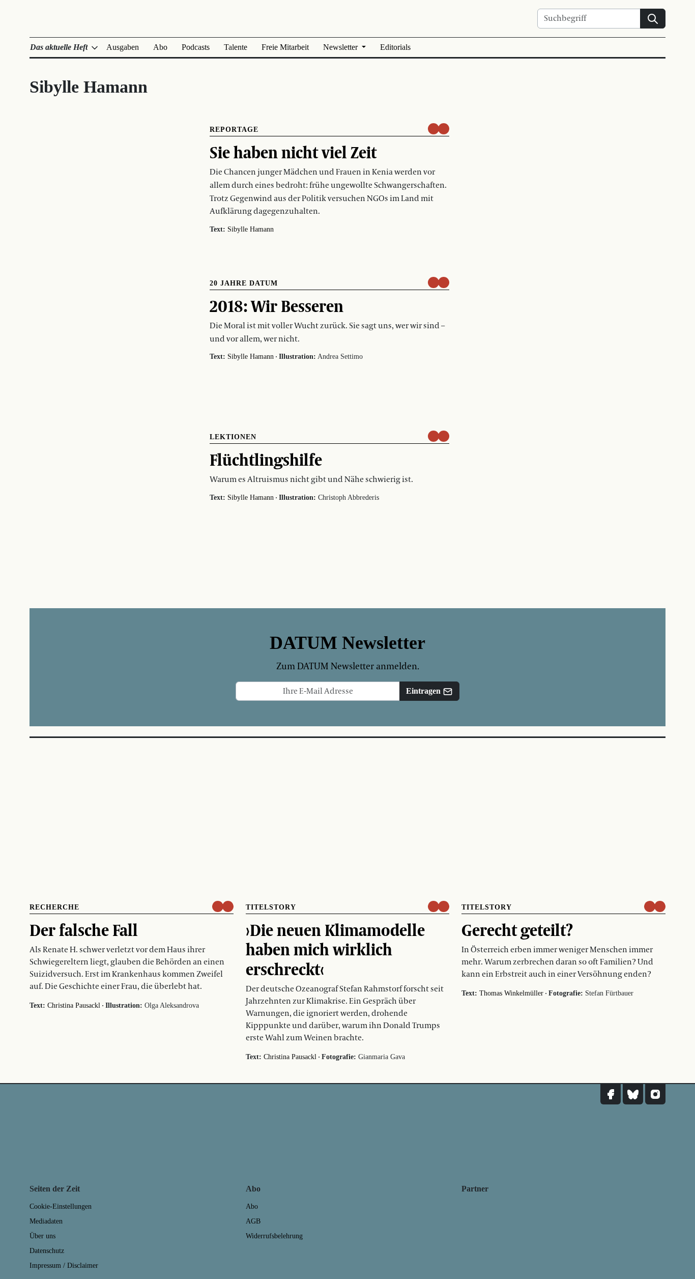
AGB (253, 1221)
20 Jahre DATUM (244, 283)
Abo (160, 47)
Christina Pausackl (73, 1005)
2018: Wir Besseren (276, 306)
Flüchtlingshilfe (266, 459)
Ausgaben (122, 47)
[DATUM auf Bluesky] (633, 1094)
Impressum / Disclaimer (64, 1265)
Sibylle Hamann (250, 229)
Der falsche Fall (84, 930)
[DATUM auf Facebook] (610, 1094)
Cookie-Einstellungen (61, 1206)
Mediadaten (46, 1221)
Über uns (42, 1236)
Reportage (234, 129)
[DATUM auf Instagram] (655, 1094)
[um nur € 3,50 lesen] (438, 128)
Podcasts (196, 47)
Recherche (54, 907)
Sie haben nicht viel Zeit (293, 152)
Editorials (395, 47)
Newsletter (341, 47)
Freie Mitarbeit (285, 47)
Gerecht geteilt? (517, 930)
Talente (235, 47)
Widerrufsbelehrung (274, 1236)
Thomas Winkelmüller (511, 993)
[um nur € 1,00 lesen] (438, 436)
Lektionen (233, 437)
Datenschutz (47, 1251)
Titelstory (271, 907)
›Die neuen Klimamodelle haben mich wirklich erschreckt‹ (335, 949)
